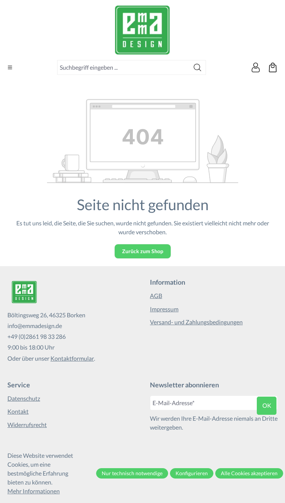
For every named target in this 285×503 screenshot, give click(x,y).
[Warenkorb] (273, 67)
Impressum (164, 308)
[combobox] (123, 67)
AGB (156, 295)
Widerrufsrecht (27, 424)
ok (266, 405)
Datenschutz (23, 398)
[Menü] (10, 67)
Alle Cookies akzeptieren (249, 473)
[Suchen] (197, 67)
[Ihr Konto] (256, 67)
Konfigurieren (192, 473)
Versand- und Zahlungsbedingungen (196, 321)
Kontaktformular (72, 358)
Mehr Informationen (33, 490)
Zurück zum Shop (142, 251)
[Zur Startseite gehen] (142, 30)
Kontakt (18, 411)
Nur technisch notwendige (132, 473)
